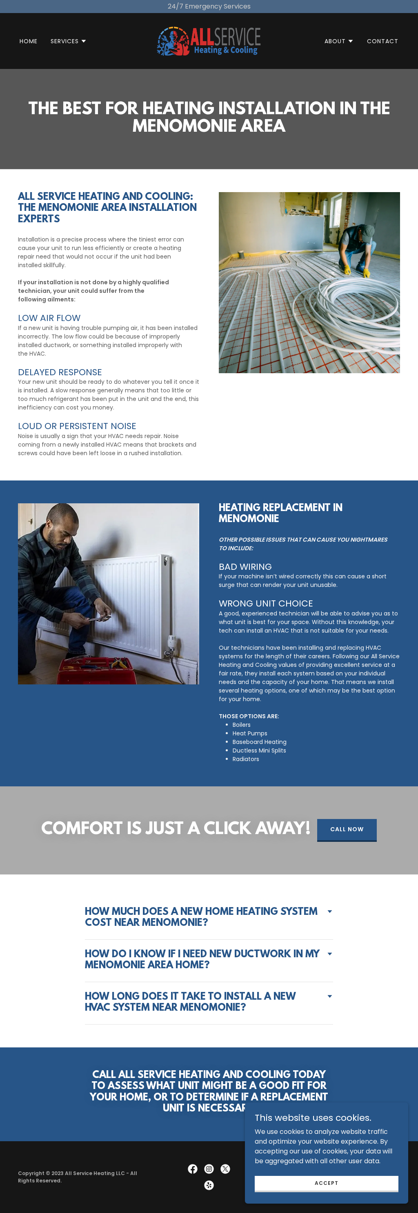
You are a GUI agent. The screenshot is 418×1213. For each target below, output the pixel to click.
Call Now (347, 829)
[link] (209, 40)
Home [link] (29, 41)
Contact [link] (382, 41)
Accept (326, 1182)
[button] (69, 41)
